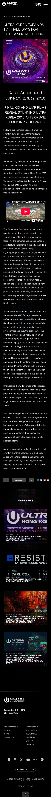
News (6, 734)
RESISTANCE (31, 734)
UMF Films (30, 737)
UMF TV (29, 741)
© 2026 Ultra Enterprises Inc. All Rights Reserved (25, 780)
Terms (30, 786)
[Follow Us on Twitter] (21, 759)
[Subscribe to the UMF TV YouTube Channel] (28, 759)
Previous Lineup (11, 726)
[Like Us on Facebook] (9, 759)
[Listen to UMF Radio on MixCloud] (35, 759)
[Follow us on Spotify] (42, 759)
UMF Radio (30, 744)
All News (18, 480)
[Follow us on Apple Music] (25, 769)
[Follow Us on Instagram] (15, 759)
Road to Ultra (31, 730)
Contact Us (9, 737)
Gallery (7, 730)
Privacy (21, 786)
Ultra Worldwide (33, 726)
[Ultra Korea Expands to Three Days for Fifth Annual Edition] (25, 82)
